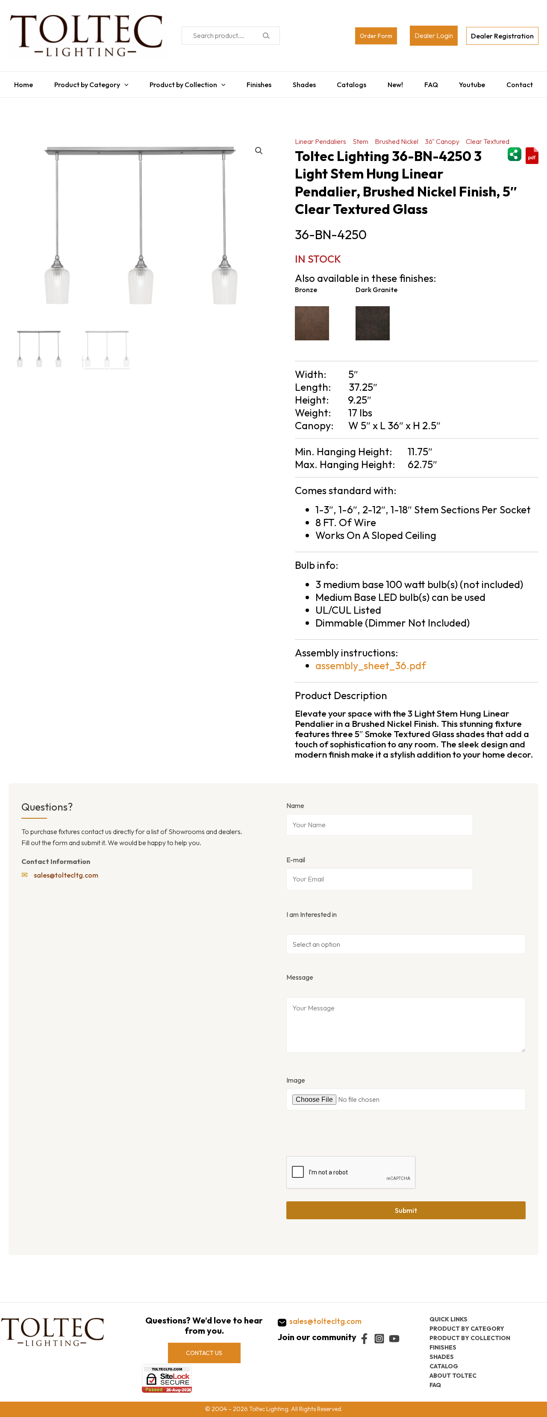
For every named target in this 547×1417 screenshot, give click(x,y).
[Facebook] (364, 1338)
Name (295, 801)
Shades (303, 82)
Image (295, 1076)
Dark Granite (376, 285)
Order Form (376, 36)
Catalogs (352, 82)
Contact (525, 82)
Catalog (443, 1366)
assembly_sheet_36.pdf (370, 661)
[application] (120, 82)
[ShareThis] (514, 148)
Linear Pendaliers (320, 137)
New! (397, 82)
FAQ (434, 82)
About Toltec (452, 1375)
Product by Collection (180, 82)
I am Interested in (311, 910)
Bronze (306, 285)
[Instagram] (379, 1338)
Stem (360, 137)
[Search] (266, 36)
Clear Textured (487, 137)
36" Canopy (442, 137)
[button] (259, 146)
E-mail (295, 855)
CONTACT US (204, 1353)
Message (299, 973)
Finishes (257, 82)
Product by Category (83, 82)
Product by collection (469, 1338)
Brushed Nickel (396, 137)
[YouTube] (394, 1338)
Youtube (476, 82)
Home (18, 82)
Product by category (466, 1328)
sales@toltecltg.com (66, 871)
